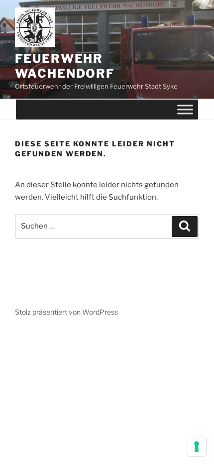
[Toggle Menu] (185, 110)
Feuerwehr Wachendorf (64, 66)
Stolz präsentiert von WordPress (66, 312)
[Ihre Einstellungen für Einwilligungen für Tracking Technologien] (196, 446)
